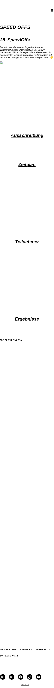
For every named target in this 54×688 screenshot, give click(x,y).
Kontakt (21, 632)
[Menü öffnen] (52, 10)
